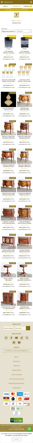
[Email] (19, 342)
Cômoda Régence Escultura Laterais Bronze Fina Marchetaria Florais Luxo (24, 222)
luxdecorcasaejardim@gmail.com (20, 350)
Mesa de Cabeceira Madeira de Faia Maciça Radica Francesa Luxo (24, 137)
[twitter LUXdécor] (27, 338)
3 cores (8, 48)
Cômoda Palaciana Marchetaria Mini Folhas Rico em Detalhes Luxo (8, 194)
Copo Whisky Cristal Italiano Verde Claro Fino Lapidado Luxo (8, 52)
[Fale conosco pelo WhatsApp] (29, 429)
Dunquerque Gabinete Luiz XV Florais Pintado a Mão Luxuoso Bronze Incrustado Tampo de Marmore (24, 307)
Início (13, 20)
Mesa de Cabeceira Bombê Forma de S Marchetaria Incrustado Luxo (24, 165)
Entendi (16, 439)
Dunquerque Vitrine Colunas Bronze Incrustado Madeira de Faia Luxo (8, 307)
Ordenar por (4, 28)
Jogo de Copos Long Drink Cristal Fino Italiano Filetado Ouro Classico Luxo (8, 80)
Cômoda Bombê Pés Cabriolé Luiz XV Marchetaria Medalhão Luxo (24, 194)
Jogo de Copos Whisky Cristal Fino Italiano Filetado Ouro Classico (24, 80)
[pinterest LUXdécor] (14, 342)
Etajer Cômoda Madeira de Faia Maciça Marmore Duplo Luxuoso (24, 250)
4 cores (24, 48)
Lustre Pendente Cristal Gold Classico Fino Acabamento (8, 108)
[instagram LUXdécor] (6, 338)
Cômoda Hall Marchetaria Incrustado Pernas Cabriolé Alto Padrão (24, 108)
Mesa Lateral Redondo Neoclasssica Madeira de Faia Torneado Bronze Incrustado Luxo (8, 279)
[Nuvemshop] (16, 429)
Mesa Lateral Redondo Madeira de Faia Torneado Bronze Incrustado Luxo (25, 279)
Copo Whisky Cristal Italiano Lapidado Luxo (24, 52)
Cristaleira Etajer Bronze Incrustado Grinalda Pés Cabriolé (8, 250)
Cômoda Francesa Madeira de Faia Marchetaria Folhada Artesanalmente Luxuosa (8, 165)
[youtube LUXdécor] (17, 338)
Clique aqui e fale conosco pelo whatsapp (17, 9)
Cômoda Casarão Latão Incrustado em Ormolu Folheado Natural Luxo (8, 222)
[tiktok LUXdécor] (22, 338)
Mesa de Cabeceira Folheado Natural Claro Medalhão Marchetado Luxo (8, 137)
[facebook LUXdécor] (11, 338)
